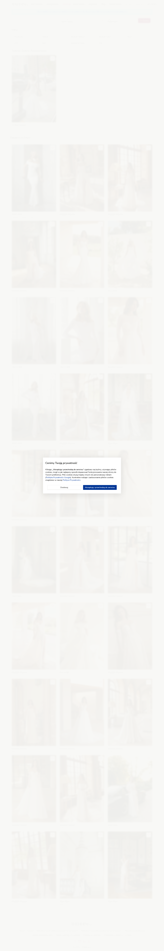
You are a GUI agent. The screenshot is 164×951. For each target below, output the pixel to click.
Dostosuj (64, 487)
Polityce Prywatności (71, 480)
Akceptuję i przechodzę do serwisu (100, 487)
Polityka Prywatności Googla (58, 477)
